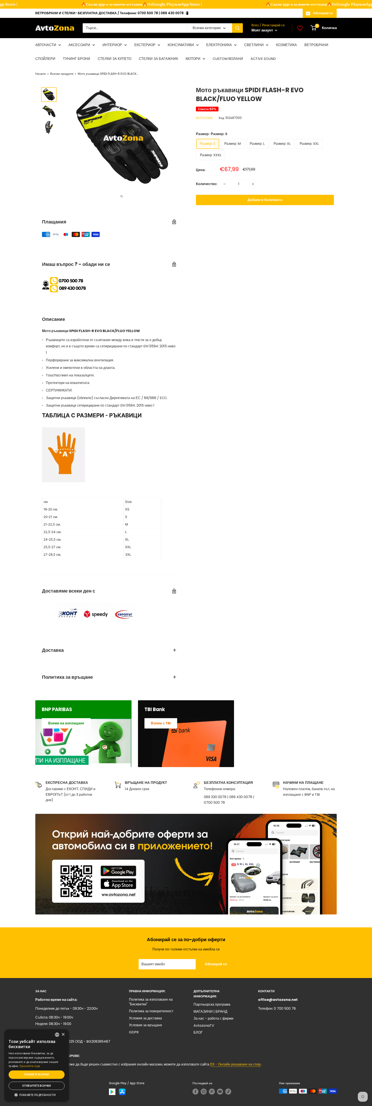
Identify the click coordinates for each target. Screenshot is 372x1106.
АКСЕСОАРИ (79, 44)
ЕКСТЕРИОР (144, 44)
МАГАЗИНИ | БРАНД (210, 1011)
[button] (37, 1095)
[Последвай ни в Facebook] (195, 1092)
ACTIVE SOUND (263, 58)
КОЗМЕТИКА (286, 44)
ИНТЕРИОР (112, 44)
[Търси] (237, 28)
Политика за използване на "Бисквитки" (151, 1002)
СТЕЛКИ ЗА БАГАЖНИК (158, 58)
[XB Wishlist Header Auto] (299, 28)
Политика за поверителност (151, 1011)
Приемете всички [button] (36, 1074)
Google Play (155, 4)
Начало (40, 74)
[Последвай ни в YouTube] (220, 1092)
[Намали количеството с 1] (224, 184)
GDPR (134, 1032)
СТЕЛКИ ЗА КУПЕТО (114, 58)
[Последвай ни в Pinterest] (212, 1092)
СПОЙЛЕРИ (45, 58)
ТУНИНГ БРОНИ (76, 58)
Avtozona (204, 118)
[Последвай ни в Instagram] (204, 1092)
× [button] (63, 1034)
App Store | (183, 4)
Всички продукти (61, 74)
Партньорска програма (212, 1004)
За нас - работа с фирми (213, 1018)
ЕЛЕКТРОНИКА (219, 44)
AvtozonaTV (204, 1025)
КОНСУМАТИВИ (181, 44)
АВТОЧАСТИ (45, 44)
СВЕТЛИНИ (254, 44)
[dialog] (36, 1065)
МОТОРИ (193, 58)
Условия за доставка (145, 1018)
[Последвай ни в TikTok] (228, 1092)
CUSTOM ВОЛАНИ (228, 58)
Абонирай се (323, 13)
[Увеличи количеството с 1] (252, 184)
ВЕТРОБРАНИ (316, 44)
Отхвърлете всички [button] (36, 1085)
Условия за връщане (145, 1025)
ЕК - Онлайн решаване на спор (235, 1064)
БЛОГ (198, 1032)
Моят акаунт (262, 30)
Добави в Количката (265, 199)
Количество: (206, 183)
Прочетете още (30, 1066)
